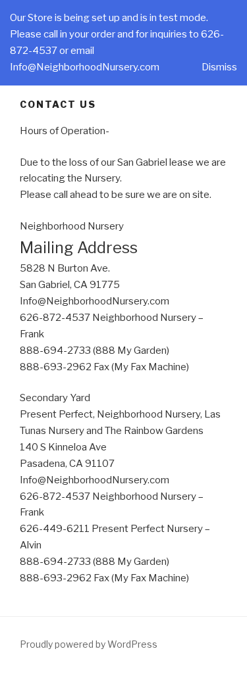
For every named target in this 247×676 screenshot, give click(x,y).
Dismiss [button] (219, 67)
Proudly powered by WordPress (88, 644)
